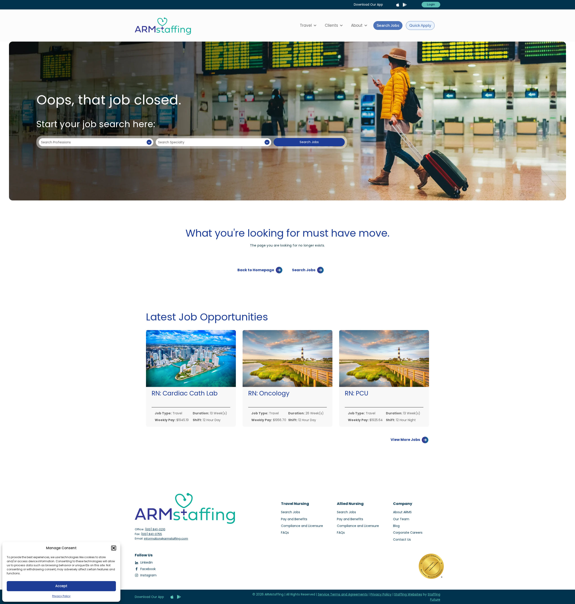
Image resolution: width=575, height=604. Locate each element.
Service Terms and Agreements (343, 594)
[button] (113, 548)
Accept (61, 586)
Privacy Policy (61, 596)
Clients (331, 25)
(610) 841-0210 (155, 529)
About (357, 25)
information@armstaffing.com (166, 538)
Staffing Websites (408, 594)
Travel (306, 25)
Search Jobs (388, 25)
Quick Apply (420, 25)
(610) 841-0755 (151, 534)
